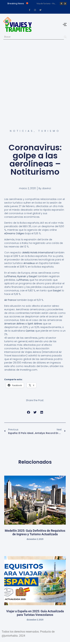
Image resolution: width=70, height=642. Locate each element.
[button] (28, 412)
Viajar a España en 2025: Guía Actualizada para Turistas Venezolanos (35, 613)
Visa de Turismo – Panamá (48, 3)
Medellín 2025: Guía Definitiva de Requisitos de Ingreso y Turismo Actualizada (35, 532)
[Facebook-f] (30, 10)
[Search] (65, 37)
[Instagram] (35, 10)
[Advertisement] (35, 80)
